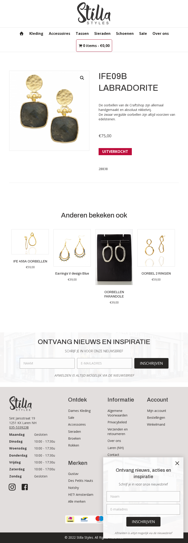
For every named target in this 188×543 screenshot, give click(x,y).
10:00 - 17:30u (44, 441)
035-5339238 (19, 427)
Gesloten (40, 434)
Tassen (82, 33)
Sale (143, 33)
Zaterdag (17, 469)
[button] (82, 78)
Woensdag (18, 448)
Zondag (15, 476)
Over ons (160, 33)
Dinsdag (16, 441)
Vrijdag (15, 462)
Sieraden (102, 33)
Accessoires (59, 33)
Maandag (17, 434)
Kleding (36, 33)
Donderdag (18, 455)
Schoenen (125, 33)
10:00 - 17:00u (44, 469)
